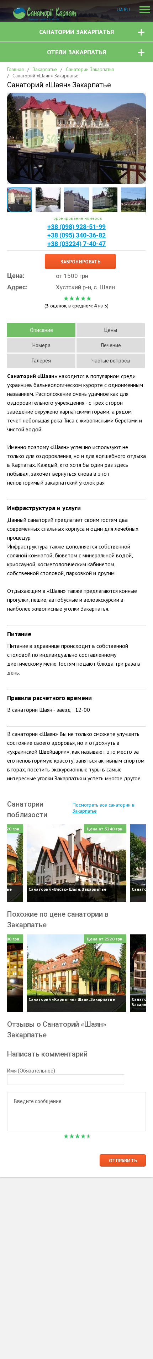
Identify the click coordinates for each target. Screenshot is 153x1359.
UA (120, 9)
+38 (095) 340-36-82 (76, 235)
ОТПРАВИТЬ (123, 1160)
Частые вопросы (110, 361)
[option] (76, 863)
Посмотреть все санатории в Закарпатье (103, 808)
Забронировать (80, 261)
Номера (41, 345)
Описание (41, 330)
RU (127, 9)
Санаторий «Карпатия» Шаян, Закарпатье (71, 999)
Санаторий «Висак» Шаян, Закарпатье (67, 889)
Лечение (110, 345)
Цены (110, 330)
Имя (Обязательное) (31, 1071)
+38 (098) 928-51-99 (76, 226)
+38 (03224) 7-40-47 (76, 243)
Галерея (41, 361)
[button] (139, 99)
